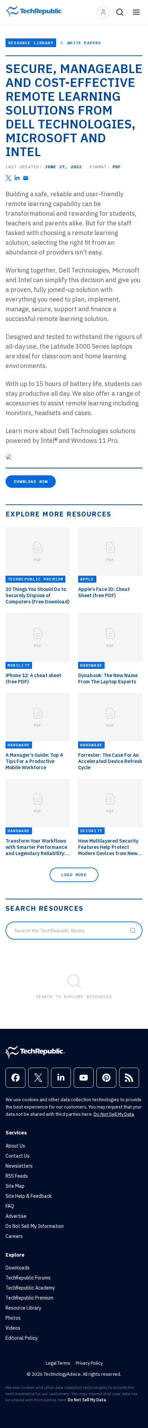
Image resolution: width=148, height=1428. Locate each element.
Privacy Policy (89, 1363)
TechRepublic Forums (28, 1278)
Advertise (16, 1216)
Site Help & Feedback (29, 1196)
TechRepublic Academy (30, 1288)
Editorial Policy (22, 1338)
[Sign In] (103, 12)
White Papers (84, 42)
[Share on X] (8, 178)
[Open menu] (136, 12)
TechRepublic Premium (29, 1298)
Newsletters (19, 1166)
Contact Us (18, 1156)
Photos (13, 1318)
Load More (74, 874)
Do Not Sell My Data (114, 1114)
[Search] (120, 12)
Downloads (18, 1268)
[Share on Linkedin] (17, 178)
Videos (13, 1328)
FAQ (10, 1206)
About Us (15, 1146)
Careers (14, 1236)
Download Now (30, 481)
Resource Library (30, 42)
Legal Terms (58, 1363)
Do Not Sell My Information (35, 1226)
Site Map (15, 1186)
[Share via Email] (26, 178)
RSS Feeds (17, 1176)
